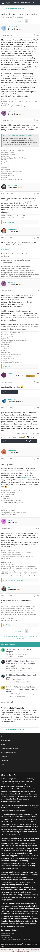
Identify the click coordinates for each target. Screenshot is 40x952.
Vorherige (18, 21)
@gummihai (26, 477)
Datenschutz (5, 757)
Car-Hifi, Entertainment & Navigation (25, 694)
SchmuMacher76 (11, 668)
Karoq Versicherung (7, 934)
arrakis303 (9, 694)
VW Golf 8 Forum (6, 938)
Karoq (30, 73)
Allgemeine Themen (20, 654)
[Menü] (2, 3)
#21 (37, 35)
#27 (37, 408)
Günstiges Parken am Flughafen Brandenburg (15, 939)
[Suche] (37, 2)
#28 (37, 459)
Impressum (4, 761)
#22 (37, 120)
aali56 (8, 680)
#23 (37, 194)
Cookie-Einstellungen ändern (10, 748)
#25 (37, 290)
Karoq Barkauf (5, 936)
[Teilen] (34, 35)
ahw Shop (5, 249)
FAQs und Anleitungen (25, 668)
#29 (37, 528)
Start (2, 765)
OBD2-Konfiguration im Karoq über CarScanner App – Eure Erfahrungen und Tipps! (20, 663)
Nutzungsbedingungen (8, 752)
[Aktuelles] (33, 2)
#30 (37, 596)
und (14, 580)
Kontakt (3, 744)
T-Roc (35, 40)
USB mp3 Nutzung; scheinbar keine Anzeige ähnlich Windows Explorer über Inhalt (22, 689)
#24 (37, 238)
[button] (19, 736)
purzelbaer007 (7, 17)
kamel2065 (9, 654)
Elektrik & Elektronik (17, 680)
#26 (37, 382)
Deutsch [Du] (6, 740)
